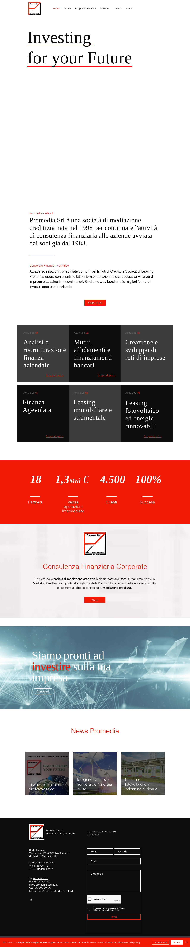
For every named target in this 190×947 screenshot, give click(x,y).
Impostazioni (161, 942)
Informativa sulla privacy (128, 942)
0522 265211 (40, 878)
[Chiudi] (186, 942)
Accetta (176, 942)
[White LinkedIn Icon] (31, 899)
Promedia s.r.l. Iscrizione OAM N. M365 (60, 832)
